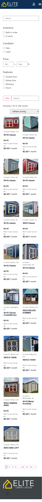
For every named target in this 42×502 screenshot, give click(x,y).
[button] (40, 4)
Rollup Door (11, 80)
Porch (8, 88)
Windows (10, 84)
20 (23, 467)
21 (27, 467)
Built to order (11, 32)
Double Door (11, 77)
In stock (9, 36)
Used (8, 52)
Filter (7, 98)
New (8, 48)
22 (31, 467)
